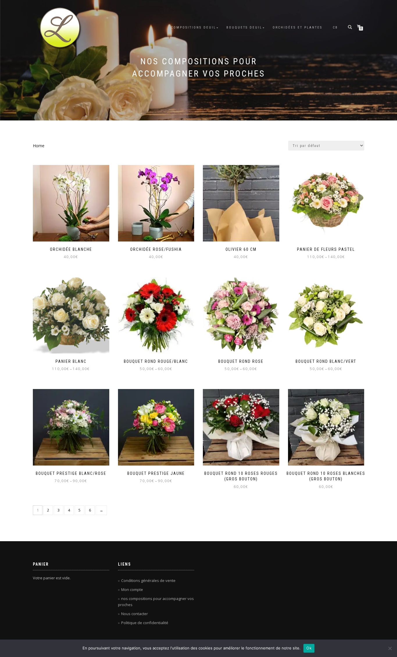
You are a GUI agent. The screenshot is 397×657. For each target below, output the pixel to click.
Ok (309, 648)
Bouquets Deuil (244, 27)
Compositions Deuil (193, 27)
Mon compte (132, 589)
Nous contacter (134, 613)
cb (335, 27)
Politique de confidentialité (144, 622)
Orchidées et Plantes (297, 27)
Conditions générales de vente (148, 580)
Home (38, 145)
